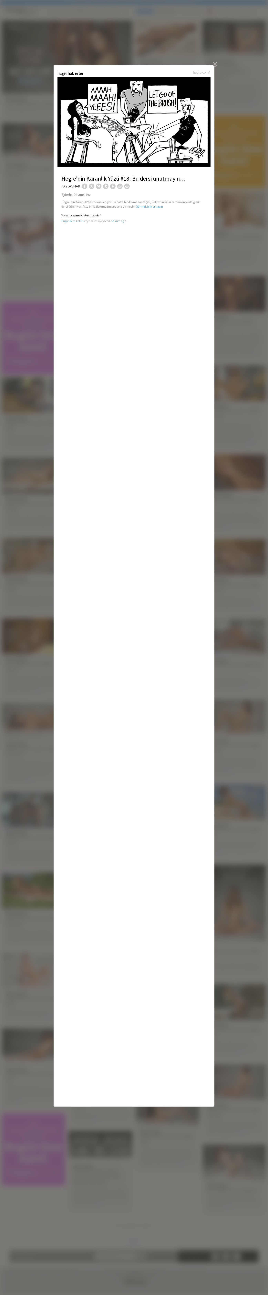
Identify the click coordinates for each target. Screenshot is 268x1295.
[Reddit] (127, 186)
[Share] (84, 186)
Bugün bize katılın (72, 221)
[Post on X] (91, 186)
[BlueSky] (98, 186)
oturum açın (118, 221)
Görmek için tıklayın (149, 206)
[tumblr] (105, 186)
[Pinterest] (113, 186)
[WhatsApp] (120, 186)
